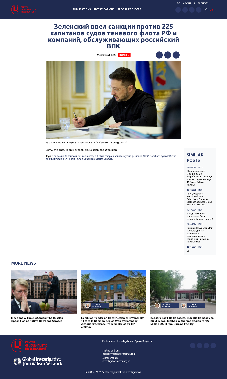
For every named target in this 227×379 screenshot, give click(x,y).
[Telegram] (176, 55)
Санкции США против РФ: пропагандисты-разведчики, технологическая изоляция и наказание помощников (200, 235)
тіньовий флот (74, 158)
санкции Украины (55, 158)
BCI (178, 3)
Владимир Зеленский (64, 156)
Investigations (104, 9)
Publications (82, 9)
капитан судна (123, 156)
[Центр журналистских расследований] (24, 9)
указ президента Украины (99, 158)
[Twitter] (167, 55)
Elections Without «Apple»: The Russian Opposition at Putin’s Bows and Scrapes (37, 319)
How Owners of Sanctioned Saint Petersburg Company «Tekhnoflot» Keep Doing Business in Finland (199, 199)
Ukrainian (111, 149)
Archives (203, 3)
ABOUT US (189, 3)
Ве (188, 251)
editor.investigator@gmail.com (119, 353)
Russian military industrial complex (96, 156)
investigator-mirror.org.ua (116, 361)
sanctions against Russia (163, 156)
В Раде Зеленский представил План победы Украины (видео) (200, 216)
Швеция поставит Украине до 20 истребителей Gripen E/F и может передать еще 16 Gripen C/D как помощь (199, 178)
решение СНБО (140, 156)
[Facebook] (159, 55)
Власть (124, 55)
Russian (94, 149)
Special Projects (129, 9)
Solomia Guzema (166, 305)
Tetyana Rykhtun (96, 305)
